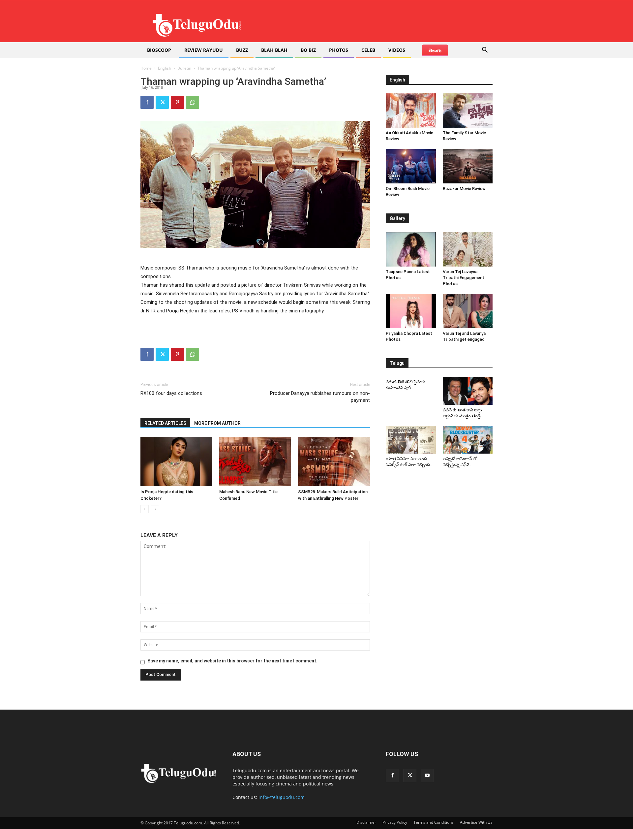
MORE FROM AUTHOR (217, 423)
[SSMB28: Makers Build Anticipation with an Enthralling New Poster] (334, 461)
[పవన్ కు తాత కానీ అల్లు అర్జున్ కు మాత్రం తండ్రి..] (468, 391)
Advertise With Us (476, 822)
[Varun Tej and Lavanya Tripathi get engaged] (468, 311)
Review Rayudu (203, 50)
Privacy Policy (394, 822)
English (164, 68)
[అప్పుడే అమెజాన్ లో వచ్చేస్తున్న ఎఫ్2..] (468, 440)
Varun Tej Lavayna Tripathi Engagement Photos (463, 277)
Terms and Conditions (433, 822)
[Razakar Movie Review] (468, 166)
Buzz (242, 50)
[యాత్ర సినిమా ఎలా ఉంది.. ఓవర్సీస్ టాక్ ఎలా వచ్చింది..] (411, 440)
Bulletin (184, 68)
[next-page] (155, 509)
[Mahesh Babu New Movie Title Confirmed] (255, 461)
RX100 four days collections (171, 393)
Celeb (368, 50)
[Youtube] (427, 775)
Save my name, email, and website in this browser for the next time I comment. (232, 660)
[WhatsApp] (192, 102)
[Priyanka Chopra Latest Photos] (411, 311)
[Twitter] (162, 102)
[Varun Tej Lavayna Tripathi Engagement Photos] (468, 249)
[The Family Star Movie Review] (468, 110)
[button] (485, 51)
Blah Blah (274, 50)
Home (146, 68)
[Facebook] (147, 102)
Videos (396, 50)
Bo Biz (308, 50)
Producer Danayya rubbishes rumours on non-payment (320, 396)
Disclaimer (366, 822)
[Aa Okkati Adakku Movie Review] (411, 110)
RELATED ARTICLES (165, 423)
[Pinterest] (177, 102)
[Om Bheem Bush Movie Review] (411, 166)
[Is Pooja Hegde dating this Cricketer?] (176, 461)
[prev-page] (144, 509)
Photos (338, 50)
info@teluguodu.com (281, 797)
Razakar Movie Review (464, 188)
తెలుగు (435, 50)
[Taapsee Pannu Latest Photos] (411, 249)
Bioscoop (159, 50)
